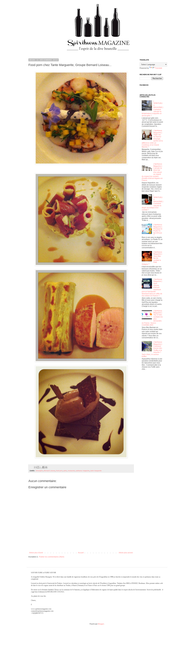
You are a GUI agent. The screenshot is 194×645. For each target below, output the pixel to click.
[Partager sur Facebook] (43, 467)
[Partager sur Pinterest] (46, 467)
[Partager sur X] (40, 467)
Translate (158, 68)
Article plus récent (36, 553)
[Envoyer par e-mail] (35, 467)
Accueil (81, 553)
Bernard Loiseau (49, 470)
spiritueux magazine (82, 470)
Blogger (101, 624)
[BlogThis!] (38, 467)
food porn (59, 470)
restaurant (71, 470)
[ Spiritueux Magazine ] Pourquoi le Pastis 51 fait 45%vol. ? (157, 230)
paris (65, 470)
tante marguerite (96, 470)
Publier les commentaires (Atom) (51, 557)
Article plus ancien (126, 553)
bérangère (39, 470)
